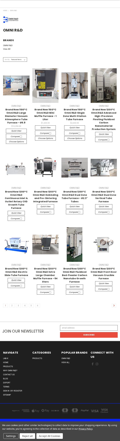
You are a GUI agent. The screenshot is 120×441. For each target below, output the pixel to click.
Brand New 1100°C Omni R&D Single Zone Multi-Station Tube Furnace (74, 114)
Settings (11, 436)
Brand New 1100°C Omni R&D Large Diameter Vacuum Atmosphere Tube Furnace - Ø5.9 (16, 116)
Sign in (6, 391)
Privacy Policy (85, 428)
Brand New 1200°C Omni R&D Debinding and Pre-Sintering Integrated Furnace (45, 196)
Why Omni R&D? (10, 370)
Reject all (27, 436)
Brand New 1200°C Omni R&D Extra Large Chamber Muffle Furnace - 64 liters (45, 275)
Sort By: (7, 59)
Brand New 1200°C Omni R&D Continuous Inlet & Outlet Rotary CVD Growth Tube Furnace (16, 200)
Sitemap (7, 395)
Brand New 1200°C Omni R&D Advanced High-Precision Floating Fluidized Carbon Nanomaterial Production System (103, 119)
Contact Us (9, 375)
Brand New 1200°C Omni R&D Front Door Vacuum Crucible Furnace (104, 273)
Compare (15, 136)
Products (8, 366)
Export (6, 383)
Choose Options (16, 141)
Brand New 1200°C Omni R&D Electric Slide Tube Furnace (16, 272)
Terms (6, 387)
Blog (5, 379)
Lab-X (5, 358)
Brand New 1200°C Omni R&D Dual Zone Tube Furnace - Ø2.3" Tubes (75, 196)
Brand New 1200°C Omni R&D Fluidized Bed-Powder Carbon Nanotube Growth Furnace (74, 275)
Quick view (16, 130)
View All (6, 49)
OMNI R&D (8, 45)
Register (18, 391)
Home (5, 362)
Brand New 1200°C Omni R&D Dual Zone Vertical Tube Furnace (103, 196)
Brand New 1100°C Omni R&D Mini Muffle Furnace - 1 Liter (45, 114)
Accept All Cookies (49, 436)
